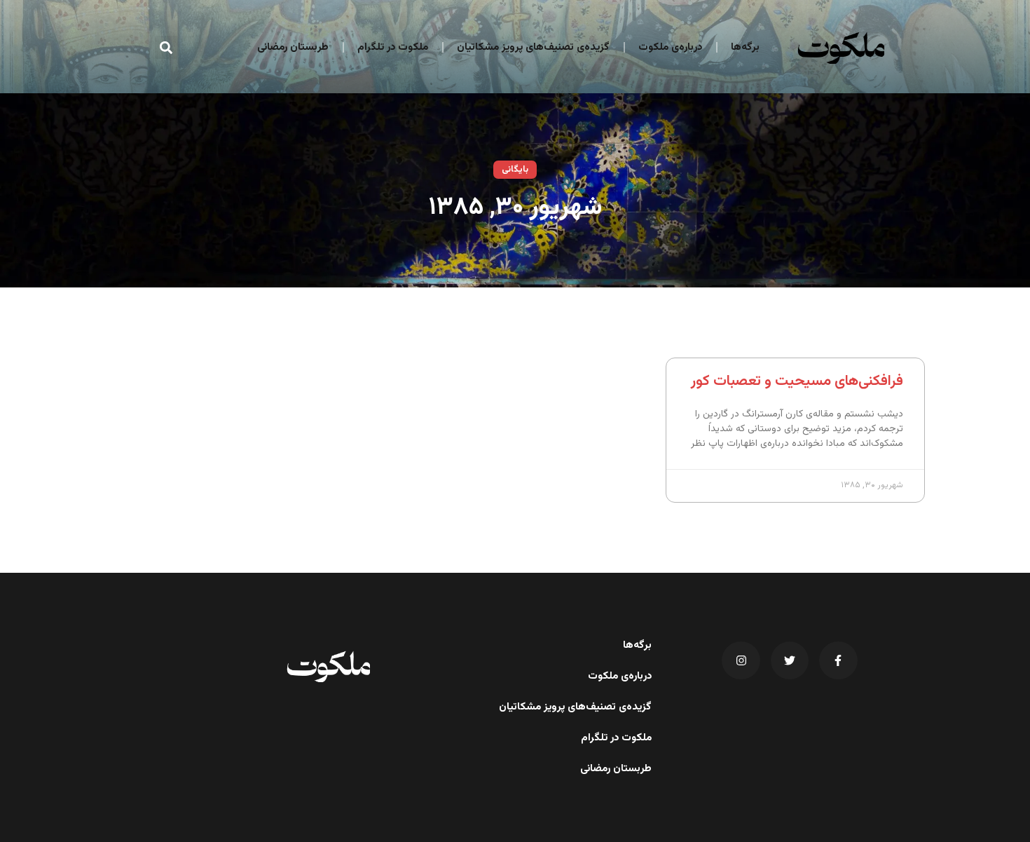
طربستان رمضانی (293, 47)
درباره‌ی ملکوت (670, 47)
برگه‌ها (745, 47)
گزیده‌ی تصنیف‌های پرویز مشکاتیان (533, 47)
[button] (166, 47)
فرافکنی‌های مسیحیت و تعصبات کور (797, 381)
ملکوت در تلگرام (392, 47)
